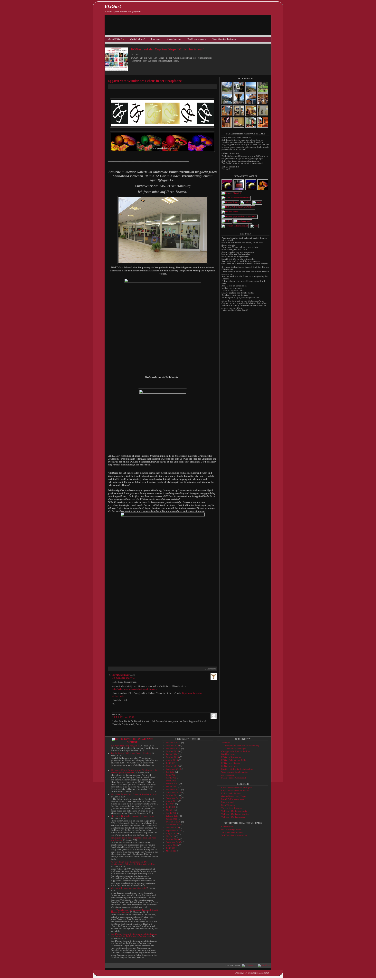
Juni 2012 (170, 775)
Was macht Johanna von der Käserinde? (129, 888)
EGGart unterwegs (229, 766)
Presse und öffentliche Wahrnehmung (242, 745)
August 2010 (172, 833)
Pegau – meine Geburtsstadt (233, 778)
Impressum (156, 39)
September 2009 (173, 842)
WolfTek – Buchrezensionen (234, 835)
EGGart (113, 6)
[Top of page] (277, 959)
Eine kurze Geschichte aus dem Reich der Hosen (133, 816)
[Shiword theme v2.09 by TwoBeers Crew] (249, 965)
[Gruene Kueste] (230, 202)
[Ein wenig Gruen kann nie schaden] (239, 216)
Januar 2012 (171, 786)
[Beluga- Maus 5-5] (231, 193)
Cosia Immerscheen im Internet (235, 790)
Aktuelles (225, 742)
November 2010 (173, 824)
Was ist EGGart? (116, 39)
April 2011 (171, 813)
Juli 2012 (170, 772)
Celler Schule (227, 826)
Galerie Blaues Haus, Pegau (233, 796)
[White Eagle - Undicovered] (238, 207)
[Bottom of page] (277, 965)
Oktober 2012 (172, 766)
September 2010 (173, 830)
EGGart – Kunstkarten (231, 757)
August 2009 (172, 845)
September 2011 (173, 798)
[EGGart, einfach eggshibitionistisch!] (277, 952)
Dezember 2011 (173, 789)
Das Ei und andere (196, 39)
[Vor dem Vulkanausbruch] (235, 226)
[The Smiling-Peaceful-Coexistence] (263, 190)
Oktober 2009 (172, 839)
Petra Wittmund (228, 805)
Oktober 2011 (172, 795)
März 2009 (171, 851)
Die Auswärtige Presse (231, 829)
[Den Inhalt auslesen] (115, 739)
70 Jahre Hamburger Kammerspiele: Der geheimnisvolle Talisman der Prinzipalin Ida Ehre (133, 863)
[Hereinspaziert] (243, 221)
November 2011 (173, 792)
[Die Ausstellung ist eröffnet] (257, 202)
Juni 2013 (170, 763)
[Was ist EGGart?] (277, 945)
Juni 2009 (170, 848)
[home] (277, 939)
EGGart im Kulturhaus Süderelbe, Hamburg (193, 49)
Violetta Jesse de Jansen (231, 808)
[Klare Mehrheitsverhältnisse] (236, 197)
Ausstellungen (174, 39)
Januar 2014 (171, 754)
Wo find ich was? (137, 39)
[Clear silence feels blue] (251, 190)
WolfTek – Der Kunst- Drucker (235, 814)
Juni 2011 (170, 807)
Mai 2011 (170, 810)
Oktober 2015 (172, 745)
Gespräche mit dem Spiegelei (234, 772)
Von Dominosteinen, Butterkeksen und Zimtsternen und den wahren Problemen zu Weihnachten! (134, 935)
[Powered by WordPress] (263, 965)
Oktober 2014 (172, 751)
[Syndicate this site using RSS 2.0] (277, 8)
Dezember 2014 (173, 748)
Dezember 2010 (173, 822)
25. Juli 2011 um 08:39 (123, 717)
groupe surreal (227, 775)
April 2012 (171, 778)
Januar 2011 (171, 819)
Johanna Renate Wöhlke (232, 832)
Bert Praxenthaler (121, 675)
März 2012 (171, 780)
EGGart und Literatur (231, 763)
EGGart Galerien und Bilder (234, 760)
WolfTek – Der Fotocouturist (234, 811)
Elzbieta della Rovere (230, 793)
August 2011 (172, 801)
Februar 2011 (172, 816)
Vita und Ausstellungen (235, 748)
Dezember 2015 (173, 742)
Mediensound (227, 802)
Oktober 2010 (172, 827)
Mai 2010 (170, 836)
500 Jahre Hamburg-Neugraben (125, 745)
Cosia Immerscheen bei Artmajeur (236, 787)
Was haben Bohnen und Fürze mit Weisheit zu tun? (134, 794)
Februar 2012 (172, 783)
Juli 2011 (170, 804)
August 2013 (172, 760)
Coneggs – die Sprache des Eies (235, 751)
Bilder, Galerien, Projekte (224, 39)
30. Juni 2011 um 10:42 (123, 677)
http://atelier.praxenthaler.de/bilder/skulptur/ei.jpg (134, 689)
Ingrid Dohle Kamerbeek (232, 799)
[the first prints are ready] (230, 211)
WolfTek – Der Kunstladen (233, 817)
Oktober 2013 (172, 757)
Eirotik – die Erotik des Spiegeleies (237, 769)
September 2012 (173, 769)
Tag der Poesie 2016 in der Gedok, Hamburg (131, 753)
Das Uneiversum (228, 754)
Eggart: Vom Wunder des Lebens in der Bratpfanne (145, 81)
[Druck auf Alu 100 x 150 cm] (246, 202)
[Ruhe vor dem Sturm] (227, 190)
